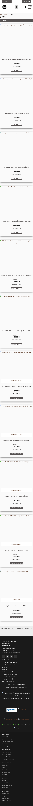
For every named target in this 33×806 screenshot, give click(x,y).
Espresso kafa (5, 736)
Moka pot (4, 796)
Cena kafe (4, 780)
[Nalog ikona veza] (25, 7)
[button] (7, 1)
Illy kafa (3, 767)
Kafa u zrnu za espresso (7, 739)
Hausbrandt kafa (6, 772)
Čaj (2, 803)
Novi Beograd (6, 643)
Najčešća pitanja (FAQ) (9, 681)
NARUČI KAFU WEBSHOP (9, 641)
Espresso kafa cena (6, 782)
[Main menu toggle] (16, 7)
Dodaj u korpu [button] (16, 71)
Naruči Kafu (3, 14)
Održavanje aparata (6, 800)
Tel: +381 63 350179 (8, 650)
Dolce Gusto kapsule (6, 754)
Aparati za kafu (5, 793)
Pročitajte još (16, 398)
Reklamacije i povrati (10, 674)
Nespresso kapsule (6, 752)
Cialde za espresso (6, 743)
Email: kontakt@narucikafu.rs (11, 653)
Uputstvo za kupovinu (10, 662)
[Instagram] (11, 656)
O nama (4, 667)
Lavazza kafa (5, 765)
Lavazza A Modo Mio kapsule (8, 756)
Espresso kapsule (6, 746)
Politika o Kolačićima (10, 679)
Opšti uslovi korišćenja (9, 672)
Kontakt (4, 669)
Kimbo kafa (4, 769)
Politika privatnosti (9, 677)
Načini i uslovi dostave (11, 665)
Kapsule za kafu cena (7, 785)
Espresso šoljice (5, 798)
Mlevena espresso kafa (7, 741)
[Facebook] (3, 656)
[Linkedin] (15, 656)
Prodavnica (5, 660)
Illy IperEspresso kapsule (8, 759)
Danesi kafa (4, 774)
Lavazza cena (5, 787)
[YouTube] (7, 656)
